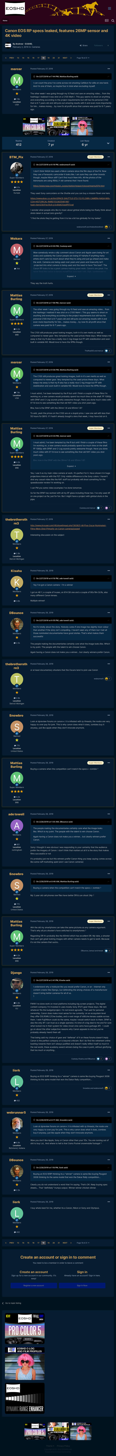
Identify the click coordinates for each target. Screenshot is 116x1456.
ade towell (64, 578)
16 (33, 58)
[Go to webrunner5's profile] (16, 1123)
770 (18, 745)
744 (18, 268)
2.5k (18, 643)
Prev (11, 58)
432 (18, 1100)
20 (54, 58)
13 (18, 58)
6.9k (18, 1142)
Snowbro (16, 715)
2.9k (18, 553)
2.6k (18, 1003)
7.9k (18, 99)
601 (18, 844)
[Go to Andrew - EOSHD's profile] (8, 45)
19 (49, 58)
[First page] (6, 58)
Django (16, 973)
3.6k (18, 601)
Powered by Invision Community (58, 1452)
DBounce (16, 613)
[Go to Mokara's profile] (16, 250)
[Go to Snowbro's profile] (16, 727)
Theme (49, 1446)
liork (16, 1070)
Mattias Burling (67, 76)
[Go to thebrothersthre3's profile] (16, 534)
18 (43, 58)
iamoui (91, 951)
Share (84, 45)
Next (65, 58)
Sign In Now (82, 1285)
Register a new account (33, 1285)
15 (28, 58)
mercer (16, 69)
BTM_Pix (16, 157)
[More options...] (109, 69)
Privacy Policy (63, 1446)
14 (23, 58)
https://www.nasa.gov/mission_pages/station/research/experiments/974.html (68, 186)
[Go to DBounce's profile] (16, 624)
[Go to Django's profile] (16, 984)
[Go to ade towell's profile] (16, 825)
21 (59, 58)
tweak (100, 951)
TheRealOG (89, 351)
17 (38, 58)
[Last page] (71, 58)
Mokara (16, 238)
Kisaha (16, 571)
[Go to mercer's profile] (16, 80)
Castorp (63, 246)
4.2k (18, 329)
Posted (41, 69)
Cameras (36, 47)
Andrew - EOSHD (24, 44)
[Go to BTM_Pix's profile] (16, 168)
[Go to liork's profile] (16, 1081)
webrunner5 (64, 164)
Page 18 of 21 (82, 58)
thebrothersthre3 (96, 227)
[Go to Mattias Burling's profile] (16, 310)
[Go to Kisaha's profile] (16, 582)
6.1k (18, 187)
